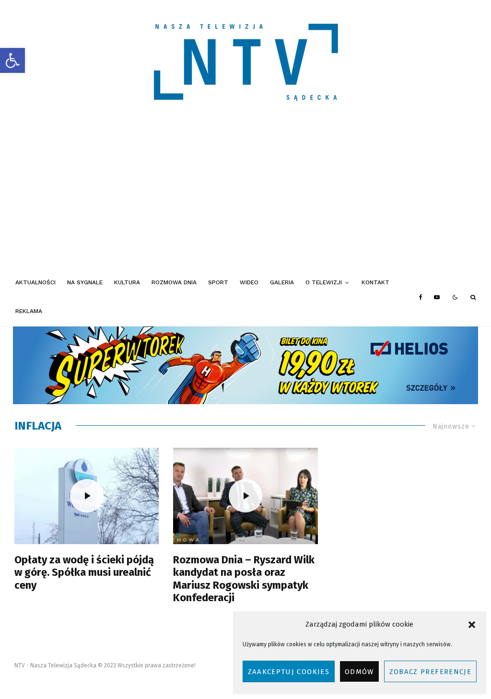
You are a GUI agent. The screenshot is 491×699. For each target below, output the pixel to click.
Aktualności (35, 282)
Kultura (127, 282)
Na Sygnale (85, 282)
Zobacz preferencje (430, 671)
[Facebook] (420, 297)
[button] (12, 60)
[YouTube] (436, 297)
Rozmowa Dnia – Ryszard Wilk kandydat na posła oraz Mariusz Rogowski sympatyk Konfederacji (244, 579)
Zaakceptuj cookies (288, 671)
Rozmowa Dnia (174, 282)
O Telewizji (323, 282)
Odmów (359, 671)
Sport (218, 282)
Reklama (28, 311)
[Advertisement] (245, 196)
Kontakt (375, 282)
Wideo (249, 282)
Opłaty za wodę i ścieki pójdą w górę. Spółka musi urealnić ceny (84, 573)
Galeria (282, 282)
